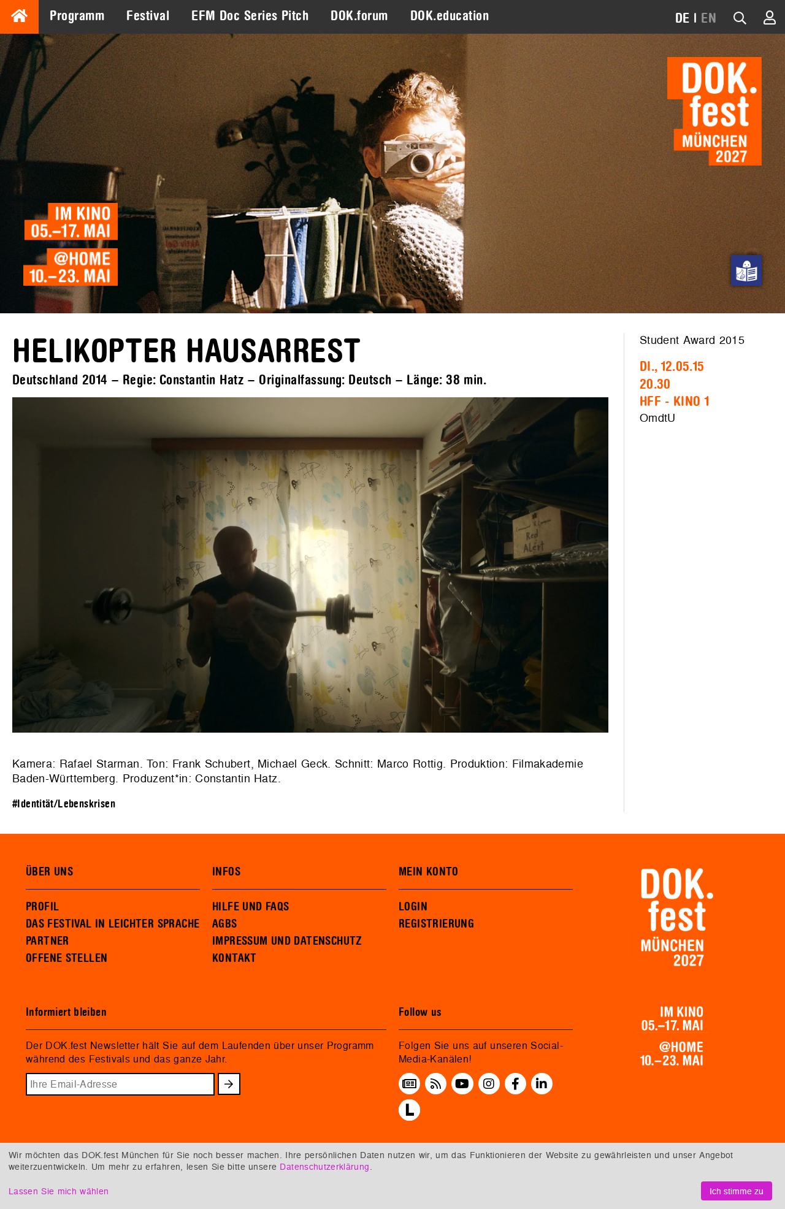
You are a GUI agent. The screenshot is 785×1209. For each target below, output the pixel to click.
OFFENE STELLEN (66, 958)
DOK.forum (359, 16)
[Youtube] (462, 1084)
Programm (77, 16)
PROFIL (42, 907)
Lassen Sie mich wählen (59, 1191)
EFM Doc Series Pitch (249, 16)
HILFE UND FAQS (250, 907)
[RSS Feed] (436, 1084)
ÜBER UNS (49, 872)
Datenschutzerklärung (324, 1166)
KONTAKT (234, 958)
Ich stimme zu (737, 1191)
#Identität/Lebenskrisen (63, 804)
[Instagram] (488, 1084)
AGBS (224, 924)
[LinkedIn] (541, 1084)
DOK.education (449, 16)
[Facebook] (515, 1084)
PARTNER (47, 941)
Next (627, 567)
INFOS (226, 872)
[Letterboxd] (409, 1117)
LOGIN (413, 907)
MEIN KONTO (429, 872)
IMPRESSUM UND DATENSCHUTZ (287, 941)
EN (708, 18)
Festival (147, 16)
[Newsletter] (409, 1084)
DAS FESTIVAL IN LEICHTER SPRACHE (112, 924)
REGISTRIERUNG (436, 924)
